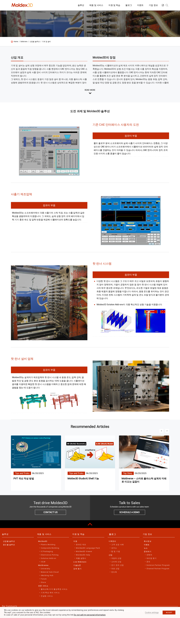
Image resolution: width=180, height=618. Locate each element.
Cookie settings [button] (152, 612)
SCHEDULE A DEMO (129, 512)
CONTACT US (50, 512)
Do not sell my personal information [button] (90, 615)
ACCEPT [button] (169, 613)
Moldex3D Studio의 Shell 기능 (83, 478)
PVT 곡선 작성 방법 (24, 478)
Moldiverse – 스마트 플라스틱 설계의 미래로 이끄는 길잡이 (144, 480)
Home (16, 41)
